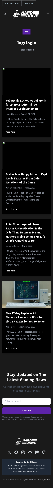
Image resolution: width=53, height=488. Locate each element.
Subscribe (26, 410)
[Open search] (5, 14)
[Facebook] (16, 452)
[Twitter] (9, 452)
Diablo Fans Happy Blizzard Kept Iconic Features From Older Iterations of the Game (26, 178)
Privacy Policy (44, 479)
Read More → (11, 131)
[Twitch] (44, 452)
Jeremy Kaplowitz (14, 187)
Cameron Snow (12, 246)
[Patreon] (37, 452)
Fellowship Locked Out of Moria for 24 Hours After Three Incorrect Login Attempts (26, 105)
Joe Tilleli (10, 326)
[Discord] (30, 452)
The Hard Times (12, 3)
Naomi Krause (12, 114)
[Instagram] (23, 452)
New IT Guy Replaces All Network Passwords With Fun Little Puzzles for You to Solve (25, 317)
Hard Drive (28, 3)
